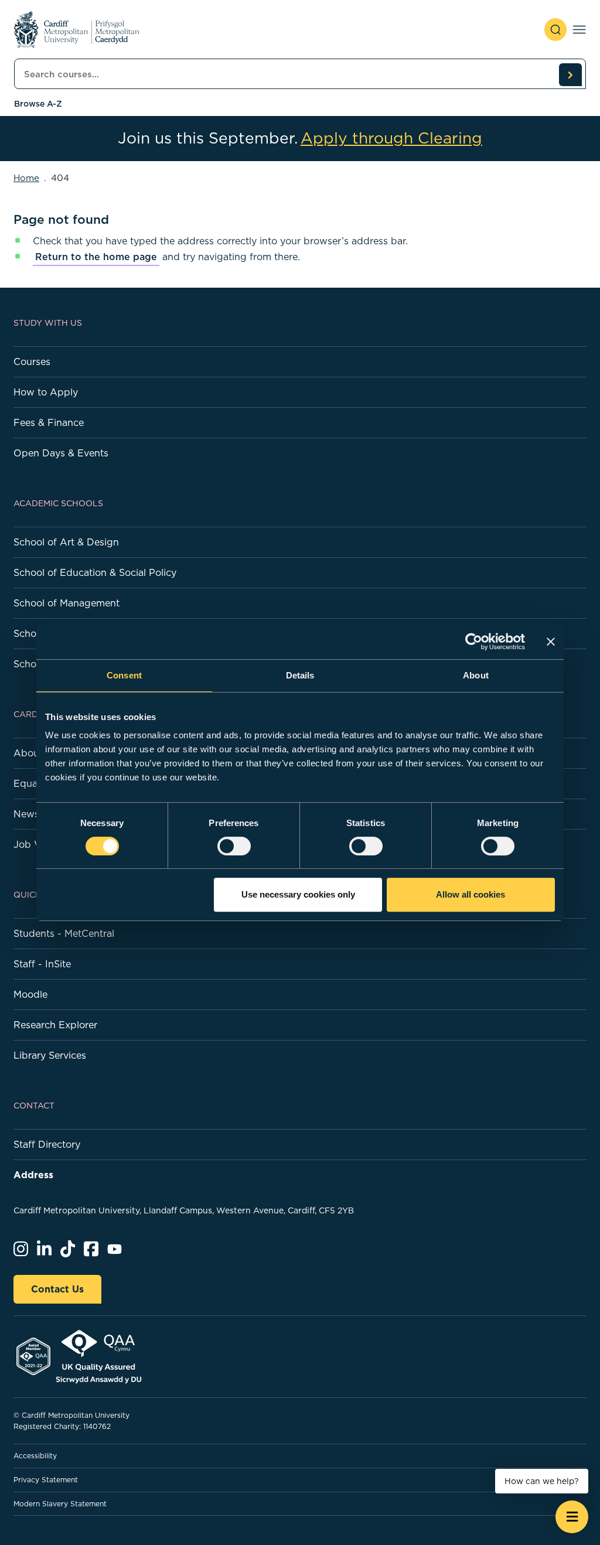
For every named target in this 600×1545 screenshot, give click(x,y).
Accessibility (35, 1456)
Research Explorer (55, 1024)
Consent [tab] (124, 675)
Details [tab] (300, 675)
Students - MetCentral (63, 933)
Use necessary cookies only (298, 894)
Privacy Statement (45, 1480)
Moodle (30, 994)
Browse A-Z (38, 104)
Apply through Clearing (391, 138)
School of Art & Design (66, 542)
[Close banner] (551, 641)
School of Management (66, 602)
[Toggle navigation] (579, 29)
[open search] (555, 29)
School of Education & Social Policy (94, 572)
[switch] (234, 846)
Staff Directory (46, 1144)
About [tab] (476, 675)
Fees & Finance (48, 422)
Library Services (49, 1055)
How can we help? (541, 1481)
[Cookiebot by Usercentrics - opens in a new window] (473, 641)
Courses (31, 361)
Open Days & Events (60, 452)
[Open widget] (571, 1516)
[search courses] (570, 74)
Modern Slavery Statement (60, 1504)
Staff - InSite (42, 963)
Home (26, 178)
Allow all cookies (470, 894)
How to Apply (45, 392)
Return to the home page (96, 256)
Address (33, 1174)
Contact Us (57, 1289)
